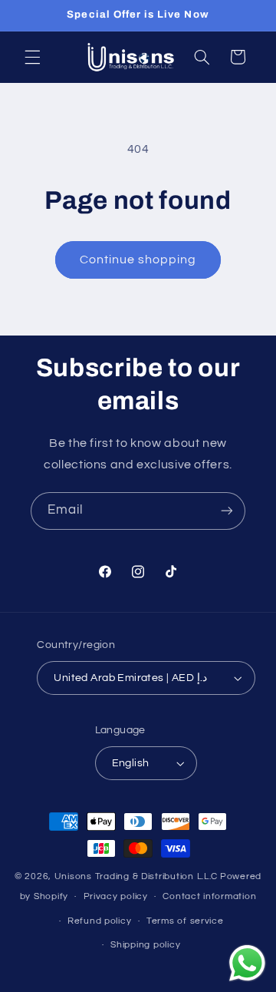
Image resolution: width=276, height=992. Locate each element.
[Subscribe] (227, 511)
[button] (32, 56)
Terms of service (185, 921)
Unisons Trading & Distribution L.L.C (136, 876)
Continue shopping (138, 259)
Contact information (209, 896)
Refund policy (99, 921)
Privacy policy (116, 896)
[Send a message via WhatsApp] (247, 963)
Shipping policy (145, 945)
